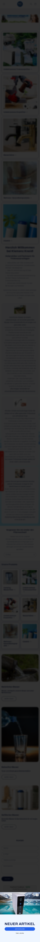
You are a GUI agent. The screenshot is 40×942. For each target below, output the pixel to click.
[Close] (37, 895)
